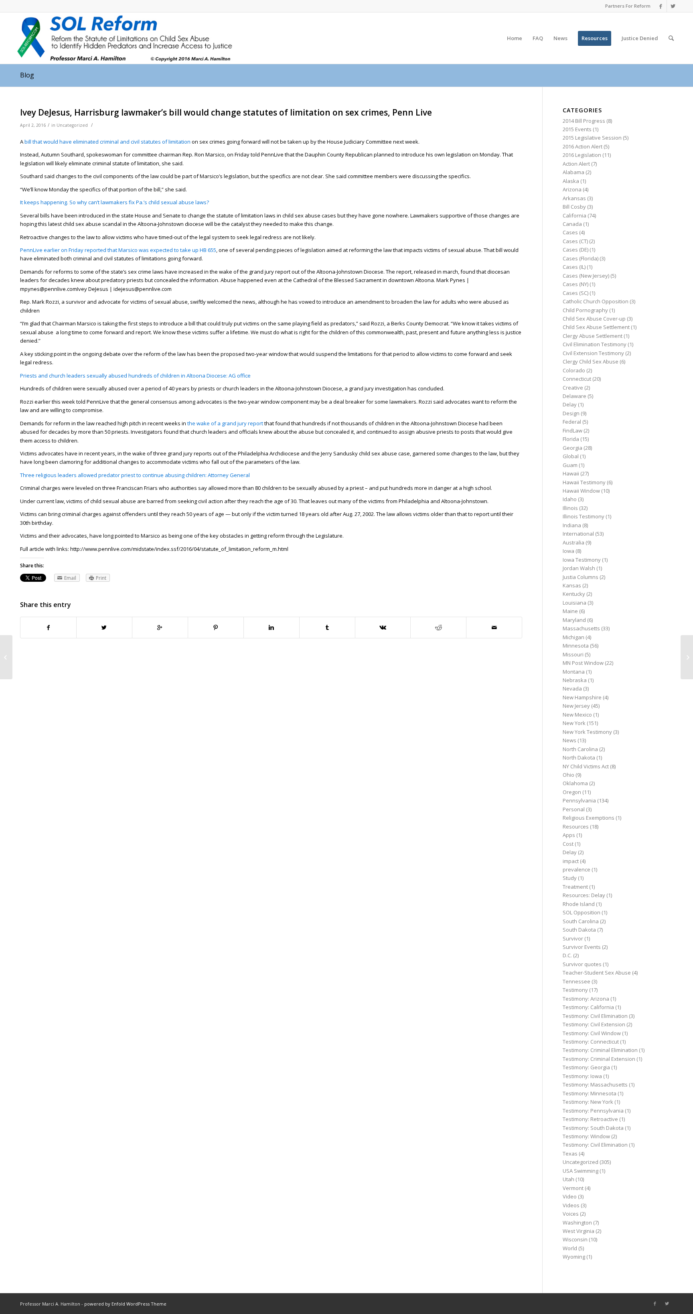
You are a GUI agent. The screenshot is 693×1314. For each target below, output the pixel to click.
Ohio (568, 774)
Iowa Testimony (582, 559)
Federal (572, 421)
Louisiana (574, 602)
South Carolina (581, 921)
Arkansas (574, 198)
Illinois (570, 508)
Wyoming (574, 1256)
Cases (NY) (575, 284)
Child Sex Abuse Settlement (596, 327)
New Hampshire (582, 697)
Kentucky (574, 593)
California (574, 215)
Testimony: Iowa (582, 1076)
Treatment (575, 886)
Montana (574, 671)
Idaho (570, 499)
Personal (574, 809)
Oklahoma (575, 783)
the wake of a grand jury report (225, 423)
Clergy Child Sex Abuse (590, 361)
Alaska (571, 181)
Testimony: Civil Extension (594, 1024)
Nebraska (575, 680)
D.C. (567, 955)
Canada (572, 223)
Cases (570, 232)
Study (570, 877)
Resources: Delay (584, 895)
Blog (27, 75)
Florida (571, 439)
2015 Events (577, 129)
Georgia (572, 447)
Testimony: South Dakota (593, 1127)
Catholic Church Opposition (595, 301)
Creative (573, 387)
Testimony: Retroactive (590, 1119)
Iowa (568, 550)
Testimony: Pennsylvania (593, 1110)
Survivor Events (582, 946)
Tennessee (576, 981)
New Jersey (576, 705)
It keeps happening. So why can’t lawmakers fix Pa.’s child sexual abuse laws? (114, 202)
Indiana (572, 525)
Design (571, 413)
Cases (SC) (575, 293)
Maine (570, 611)
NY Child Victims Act (586, 766)
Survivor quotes (582, 964)
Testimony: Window (586, 1136)
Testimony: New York (588, 1101)
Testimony (575, 989)
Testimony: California (588, 1007)
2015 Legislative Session (592, 137)
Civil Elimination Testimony (594, 344)
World (570, 1248)
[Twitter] (673, 6)
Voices (571, 1213)
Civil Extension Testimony (593, 353)
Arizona (572, 189)
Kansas (572, 585)
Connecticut (577, 378)
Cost (568, 843)
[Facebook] (661, 6)
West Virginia (578, 1231)
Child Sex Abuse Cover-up (594, 318)
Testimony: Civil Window (592, 1033)
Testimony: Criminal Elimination (600, 1050)
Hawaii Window (581, 490)
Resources (576, 826)
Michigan (573, 637)
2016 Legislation (582, 154)
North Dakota (579, 757)
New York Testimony (587, 731)
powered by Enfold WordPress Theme (125, 1304)
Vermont (573, 1188)
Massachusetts (581, 628)
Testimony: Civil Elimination (595, 1016)
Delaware (574, 396)
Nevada (572, 688)
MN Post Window (583, 662)
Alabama (573, 172)
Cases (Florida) (580, 258)
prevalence (576, 869)
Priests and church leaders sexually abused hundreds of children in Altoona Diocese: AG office (135, 375)
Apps (569, 835)
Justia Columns (580, 577)
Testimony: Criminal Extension (599, 1058)
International (578, 533)
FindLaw (572, 430)
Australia (573, 542)
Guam (570, 465)
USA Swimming (580, 1170)
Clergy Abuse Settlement (592, 335)
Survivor (573, 938)
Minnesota (576, 645)
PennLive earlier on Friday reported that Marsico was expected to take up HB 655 (118, 250)
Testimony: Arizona (586, 998)
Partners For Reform (627, 6)
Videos (571, 1205)
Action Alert (576, 163)
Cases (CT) (575, 241)
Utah (568, 1179)
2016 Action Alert (582, 146)
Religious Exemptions (588, 817)
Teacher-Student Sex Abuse (597, 972)
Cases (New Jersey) (586, 275)
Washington (577, 1222)
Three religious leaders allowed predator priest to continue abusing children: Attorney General (135, 475)
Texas (570, 1153)
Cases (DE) (575, 249)
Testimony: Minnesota (589, 1093)
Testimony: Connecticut (591, 1041)
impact (571, 861)
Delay (570, 404)
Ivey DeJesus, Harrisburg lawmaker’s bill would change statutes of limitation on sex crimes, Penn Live (226, 112)
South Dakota (579, 929)
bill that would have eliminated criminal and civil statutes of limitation (107, 141)
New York (574, 723)
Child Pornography (585, 310)
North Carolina (580, 749)
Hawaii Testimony (584, 482)
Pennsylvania (579, 800)
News (569, 740)
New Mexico (577, 714)
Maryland (574, 619)
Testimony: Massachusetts (595, 1084)
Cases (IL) (574, 266)
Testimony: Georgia (586, 1067)
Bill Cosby (574, 206)
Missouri (573, 654)
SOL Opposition (581, 912)
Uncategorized (72, 125)
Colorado (574, 370)
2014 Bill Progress (584, 120)
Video (570, 1196)
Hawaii (571, 473)
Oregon (572, 792)
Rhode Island (579, 904)
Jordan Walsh (579, 568)
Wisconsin (575, 1239)
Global (571, 456)
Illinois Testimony (583, 516)
